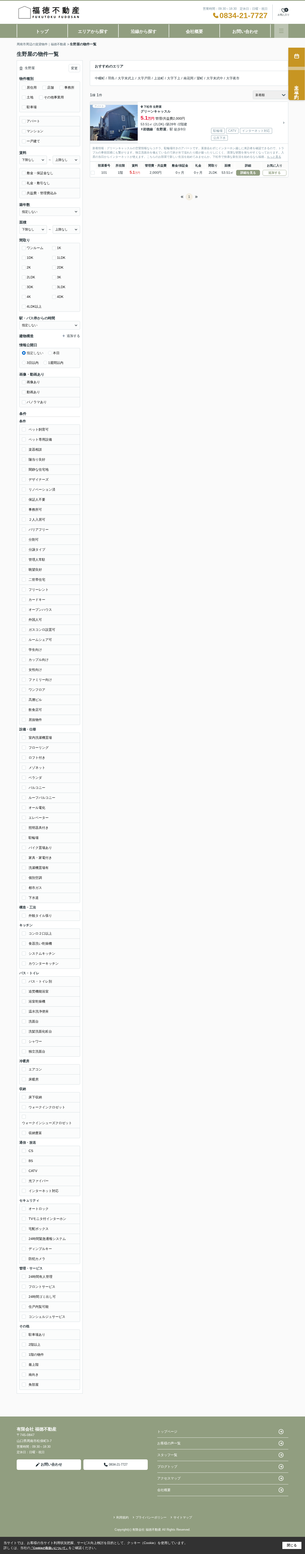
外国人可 (35, 620)
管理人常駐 (37, 559)
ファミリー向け (40, 680)
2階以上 (35, 1344)
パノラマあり (37, 402)
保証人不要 (37, 499)
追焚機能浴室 (39, 991)
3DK (30, 287)
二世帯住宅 (37, 579)
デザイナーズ (39, 479)
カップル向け (39, 660)
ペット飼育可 (39, 429)
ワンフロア (37, 690)
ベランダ (35, 778)
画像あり (33, 382)
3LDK (61, 287)
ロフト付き (37, 757)
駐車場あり (37, 1334)
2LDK (31, 277)
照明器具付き (39, 828)
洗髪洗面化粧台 (40, 1031)
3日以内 (33, 363)
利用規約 (122, 1517)
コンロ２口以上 (40, 933)
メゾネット (37, 767)
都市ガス (35, 888)
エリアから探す (93, 31)
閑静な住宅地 (39, 469)
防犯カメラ (37, 1259)
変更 (74, 68)
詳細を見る (248, 172)
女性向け (35, 670)
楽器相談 (35, 449)
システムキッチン (42, 953)
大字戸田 (144, 78)
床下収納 (35, 1097)
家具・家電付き (40, 858)
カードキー (37, 599)
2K (29, 267)
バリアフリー (39, 529)
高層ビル (35, 700)
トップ (42, 31)
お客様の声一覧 (169, 1443)
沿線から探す (144, 31)
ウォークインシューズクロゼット (47, 1123)
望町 (200, 78)
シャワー (35, 1041)
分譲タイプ (37, 549)
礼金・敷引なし (38, 183)
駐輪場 (34, 838)
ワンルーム (35, 248)
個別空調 (35, 878)
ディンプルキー (40, 1249)
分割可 (34, 539)
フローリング (39, 747)
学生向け (35, 650)
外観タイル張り (40, 915)
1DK (30, 258)
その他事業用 (54, 97)
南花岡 (188, 78)
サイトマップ (182, 1517)
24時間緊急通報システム (47, 1239)
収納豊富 (35, 1133)
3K (59, 277)
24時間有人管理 (40, 1277)
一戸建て (33, 141)
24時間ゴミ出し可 (42, 1297)
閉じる (292, 1545)
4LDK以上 (34, 306)
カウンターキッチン (44, 963)
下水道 (34, 898)
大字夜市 (232, 78)
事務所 (69, 87)
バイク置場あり (40, 848)
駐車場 (32, 107)
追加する (274, 172)
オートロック (39, 1209)
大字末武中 (214, 78)
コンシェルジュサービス (47, 1317)
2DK (60, 267)
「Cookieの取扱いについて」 (49, 1548)
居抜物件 (35, 720)
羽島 (111, 78)
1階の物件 (36, 1354)
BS (31, 1161)
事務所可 (35, 509)
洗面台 (34, 1021)
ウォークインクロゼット (47, 1107)
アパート (33, 121)
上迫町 (159, 78)
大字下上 (173, 78)
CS (31, 1151)
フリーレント (39, 589)
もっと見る (274, 156)
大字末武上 (126, 78)
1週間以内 (55, 363)
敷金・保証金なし (40, 173)
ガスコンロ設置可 (42, 630)
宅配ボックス (39, 1229)
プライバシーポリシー (151, 1517)
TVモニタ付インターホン (47, 1219)
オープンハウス (40, 609)
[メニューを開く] (281, 31)
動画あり (33, 392)
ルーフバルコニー (42, 798)
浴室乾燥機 (37, 1001)
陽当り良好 (37, 459)
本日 (56, 353)
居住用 (32, 87)
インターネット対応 (44, 1191)
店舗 (50, 87)
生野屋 (157, 106)
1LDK (61, 258)
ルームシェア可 (40, 640)
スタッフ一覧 (167, 1455)
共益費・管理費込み (42, 193)
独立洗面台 (37, 1051)
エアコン (35, 1069)
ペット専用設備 (40, 439)
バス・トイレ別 (40, 981)
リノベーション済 (42, 489)
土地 (30, 97)
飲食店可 (35, 710)
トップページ (167, 1431)
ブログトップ (167, 1466)
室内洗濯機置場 (40, 737)
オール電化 (37, 808)
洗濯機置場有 (39, 868)
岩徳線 (148, 129)
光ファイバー (39, 1181)
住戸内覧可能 (39, 1307)
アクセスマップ (169, 1478)
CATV (33, 1171)
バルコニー (37, 788)
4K (29, 297)
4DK (60, 297)
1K (59, 248)
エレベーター (39, 818)
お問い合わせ (245, 31)
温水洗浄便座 (39, 1011)
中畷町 (100, 78)
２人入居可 (37, 519)
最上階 (34, 1364)
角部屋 (34, 1384)
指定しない (35, 353)
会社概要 (194, 31)
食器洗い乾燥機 (40, 943)
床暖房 (34, 1079)
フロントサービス (42, 1287)
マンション (35, 131)
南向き (34, 1374)
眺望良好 (35, 569)
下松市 (148, 106)
